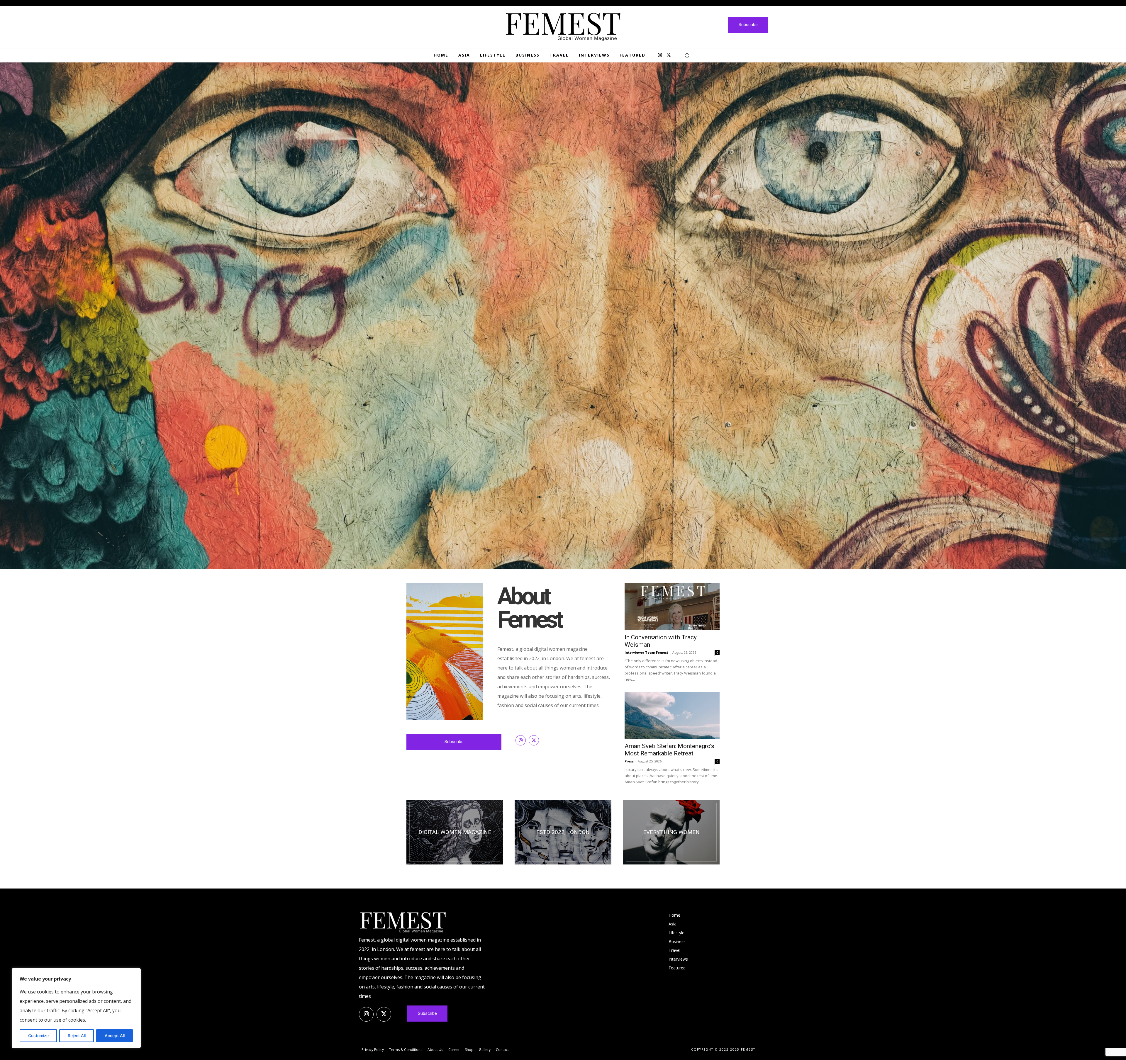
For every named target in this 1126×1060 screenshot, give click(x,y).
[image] (563, 315)
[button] (687, 55)
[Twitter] (668, 55)
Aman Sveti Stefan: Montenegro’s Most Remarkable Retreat (669, 750)
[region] (76, 1008)
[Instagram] (659, 55)
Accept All (115, 1035)
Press (629, 761)
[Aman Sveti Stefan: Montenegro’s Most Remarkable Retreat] (672, 715)
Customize (38, 1035)
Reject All (77, 1035)
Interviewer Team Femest (646, 652)
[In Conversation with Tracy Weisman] (672, 606)
